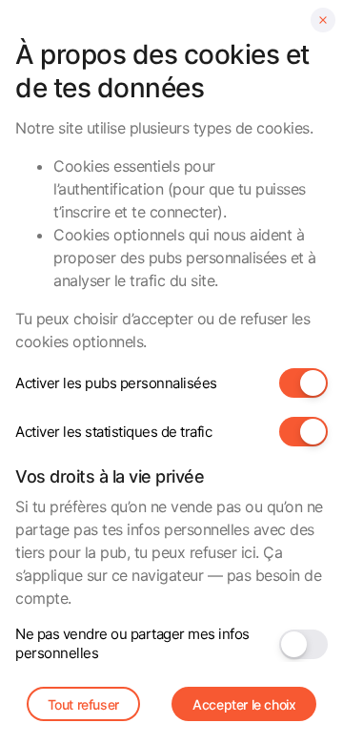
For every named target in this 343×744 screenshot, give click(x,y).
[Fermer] (323, 20)
